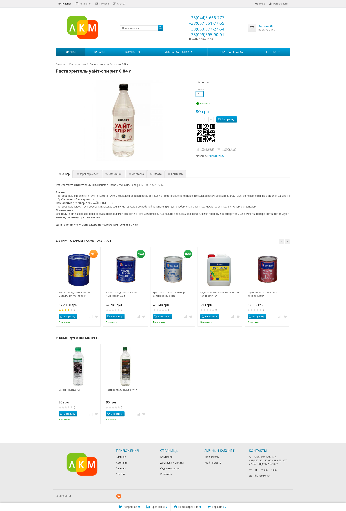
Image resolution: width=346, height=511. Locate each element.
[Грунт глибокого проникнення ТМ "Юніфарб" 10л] (219, 269)
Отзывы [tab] (115, 174)
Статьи (121, 3)
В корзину (228, 119)
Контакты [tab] (177, 174)
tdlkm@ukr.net (262, 475)
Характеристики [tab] (89, 174)
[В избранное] (96, 317)
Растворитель (216, 155)
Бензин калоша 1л (69, 389)
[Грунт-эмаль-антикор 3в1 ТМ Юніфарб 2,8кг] (267, 269)
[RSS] (119, 496)
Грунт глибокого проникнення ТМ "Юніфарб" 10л (219, 294)
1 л (199, 94)
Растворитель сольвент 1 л (121, 389)
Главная (66, 3)
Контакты (273, 52)
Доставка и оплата (178, 52)
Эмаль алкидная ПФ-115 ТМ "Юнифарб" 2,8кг (121, 294)
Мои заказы (212, 456)
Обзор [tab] (66, 174)
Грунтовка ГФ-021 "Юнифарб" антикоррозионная (170, 294)
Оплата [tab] (157, 174)
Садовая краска (231, 52)
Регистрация (280, 3)
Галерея (104, 3)
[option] (78, 287)
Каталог (100, 52)
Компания (85, 3)
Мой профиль (213, 462)
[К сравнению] (91, 317)
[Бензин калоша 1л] (78, 366)
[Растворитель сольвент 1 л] (125, 366)
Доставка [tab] (138, 174)
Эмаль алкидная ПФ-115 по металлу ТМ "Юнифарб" (74, 294)
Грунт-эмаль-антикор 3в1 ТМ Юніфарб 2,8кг (264, 294)
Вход (262, 3)
